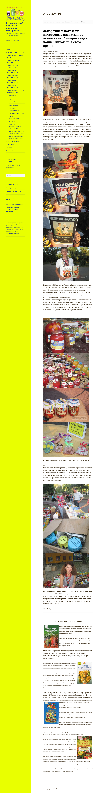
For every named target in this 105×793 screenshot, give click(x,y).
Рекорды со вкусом (12, 188)
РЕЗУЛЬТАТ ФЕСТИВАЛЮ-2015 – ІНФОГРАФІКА (15, 126)
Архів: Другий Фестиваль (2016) (12, 86)
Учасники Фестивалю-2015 (14, 109)
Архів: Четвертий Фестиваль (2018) (12, 76)
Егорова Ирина (53, 51)
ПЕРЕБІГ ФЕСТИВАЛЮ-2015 (14, 117)
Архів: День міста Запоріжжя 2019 (12, 66)
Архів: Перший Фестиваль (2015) (13, 91)
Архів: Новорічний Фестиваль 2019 (13, 61)
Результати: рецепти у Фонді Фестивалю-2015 (16, 137)
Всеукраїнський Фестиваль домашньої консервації (14, 27)
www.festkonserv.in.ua (12, 233)
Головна (8, 49)
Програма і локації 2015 (16, 113)
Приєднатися (10, 144)
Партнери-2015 (13, 105)
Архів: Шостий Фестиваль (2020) (15, 56)
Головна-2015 (13, 95)
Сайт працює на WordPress (51, 789)
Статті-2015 (12, 102)
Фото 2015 (12, 121)
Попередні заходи (12, 52)
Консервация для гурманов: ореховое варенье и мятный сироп (15, 198)
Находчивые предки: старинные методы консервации (13, 209)
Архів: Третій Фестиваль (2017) (12, 81)
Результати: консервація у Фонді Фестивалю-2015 (16, 132)
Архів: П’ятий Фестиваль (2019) (12, 71)
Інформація (12, 99)
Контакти (9, 148)
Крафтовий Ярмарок (12, 141)
